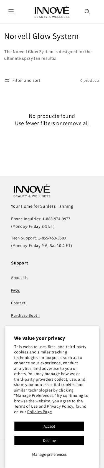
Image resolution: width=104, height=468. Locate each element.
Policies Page (39, 411)
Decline (49, 440)
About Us (19, 277)
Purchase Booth (25, 315)
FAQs (15, 290)
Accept (49, 426)
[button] (11, 12)
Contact (18, 302)
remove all (76, 123)
